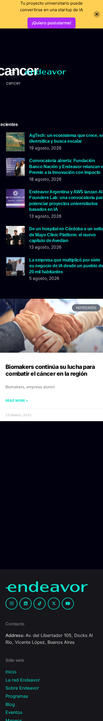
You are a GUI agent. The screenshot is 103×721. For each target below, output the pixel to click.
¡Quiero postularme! (51, 22)
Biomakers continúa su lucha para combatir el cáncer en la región (50, 370)
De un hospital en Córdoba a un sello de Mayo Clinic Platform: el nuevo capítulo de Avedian (66, 234)
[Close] (96, 14)
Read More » (16, 400)
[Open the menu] (13, 71)
